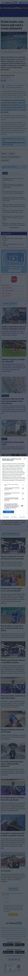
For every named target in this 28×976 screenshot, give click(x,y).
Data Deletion (6, 517)
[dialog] (14, 488)
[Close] (25, 459)
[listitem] (14, 485)
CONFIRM (8, 511)
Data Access (14, 517)
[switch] (22, 488)
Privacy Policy (22, 517)
